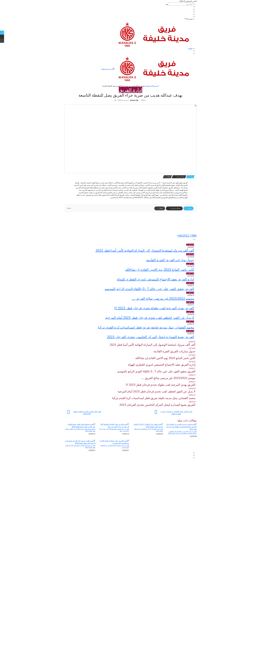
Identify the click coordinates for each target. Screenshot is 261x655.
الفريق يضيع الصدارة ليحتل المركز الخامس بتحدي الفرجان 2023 (150, 337)
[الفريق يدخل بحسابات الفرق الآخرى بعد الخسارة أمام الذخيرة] (113, 442)
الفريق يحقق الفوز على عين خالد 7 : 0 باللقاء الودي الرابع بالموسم (149, 289)
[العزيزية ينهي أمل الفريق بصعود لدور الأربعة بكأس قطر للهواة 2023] (79, 442)
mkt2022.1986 (134, 100)
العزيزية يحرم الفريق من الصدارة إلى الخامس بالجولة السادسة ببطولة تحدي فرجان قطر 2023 (182, 432)
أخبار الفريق (190, 254)
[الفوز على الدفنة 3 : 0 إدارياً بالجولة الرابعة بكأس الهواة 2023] (147, 425)
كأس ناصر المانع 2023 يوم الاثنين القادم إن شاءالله (159, 269)
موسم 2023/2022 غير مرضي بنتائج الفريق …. (163, 298)
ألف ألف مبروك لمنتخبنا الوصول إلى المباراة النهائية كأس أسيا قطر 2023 (145, 250)
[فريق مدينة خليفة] (156, 34)
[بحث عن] (167, 4)
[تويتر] (2, 33)
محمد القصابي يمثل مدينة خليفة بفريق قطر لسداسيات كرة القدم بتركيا (146, 327)
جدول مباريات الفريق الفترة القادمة (170, 260)
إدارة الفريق (149, 86)
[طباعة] (2, 41)
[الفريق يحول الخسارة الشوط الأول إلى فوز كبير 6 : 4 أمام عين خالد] (113, 425)
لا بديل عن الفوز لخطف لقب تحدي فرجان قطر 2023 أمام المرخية (149, 317)
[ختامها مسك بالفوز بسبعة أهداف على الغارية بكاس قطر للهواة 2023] (79, 425)
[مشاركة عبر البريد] (2, 37)
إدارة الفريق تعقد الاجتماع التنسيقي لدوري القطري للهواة (155, 279)
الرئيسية (156, 86)
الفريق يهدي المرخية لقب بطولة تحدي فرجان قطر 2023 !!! (154, 308)
